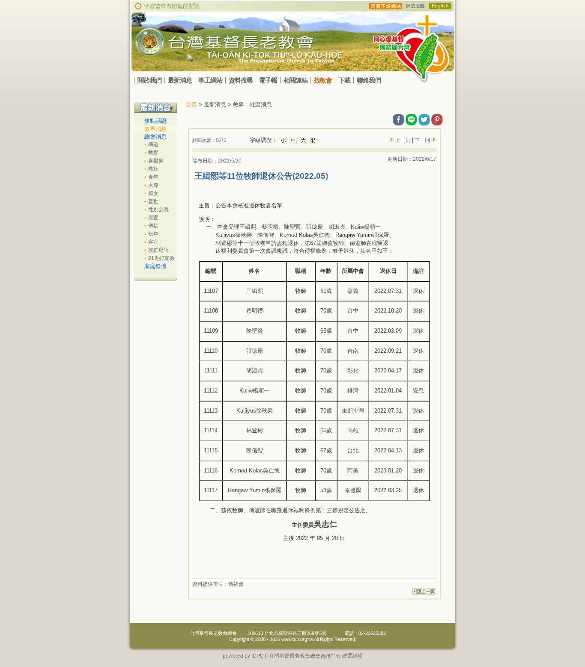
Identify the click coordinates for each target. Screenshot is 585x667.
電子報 (268, 80)
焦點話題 (155, 121)
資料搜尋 (241, 80)
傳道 (153, 145)
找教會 (323, 80)
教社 (153, 169)
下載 (344, 80)
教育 (153, 153)
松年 (153, 234)
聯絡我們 (369, 80)
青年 (153, 177)
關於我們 (149, 80)
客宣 (153, 242)
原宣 (153, 218)
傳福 (153, 226)
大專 (153, 185)
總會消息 (155, 136)
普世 (153, 201)
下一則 (422, 140)
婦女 (153, 193)
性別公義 (158, 209)
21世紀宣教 (161, 258)
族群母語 (158, 250)
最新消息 (180, 80)
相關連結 (295, 80)
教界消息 (155, 129)
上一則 (403, 140)
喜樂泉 (156, 161)
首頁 (191, 104)
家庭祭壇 (155, 266)
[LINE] (411, 118)
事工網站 (210, 80)
